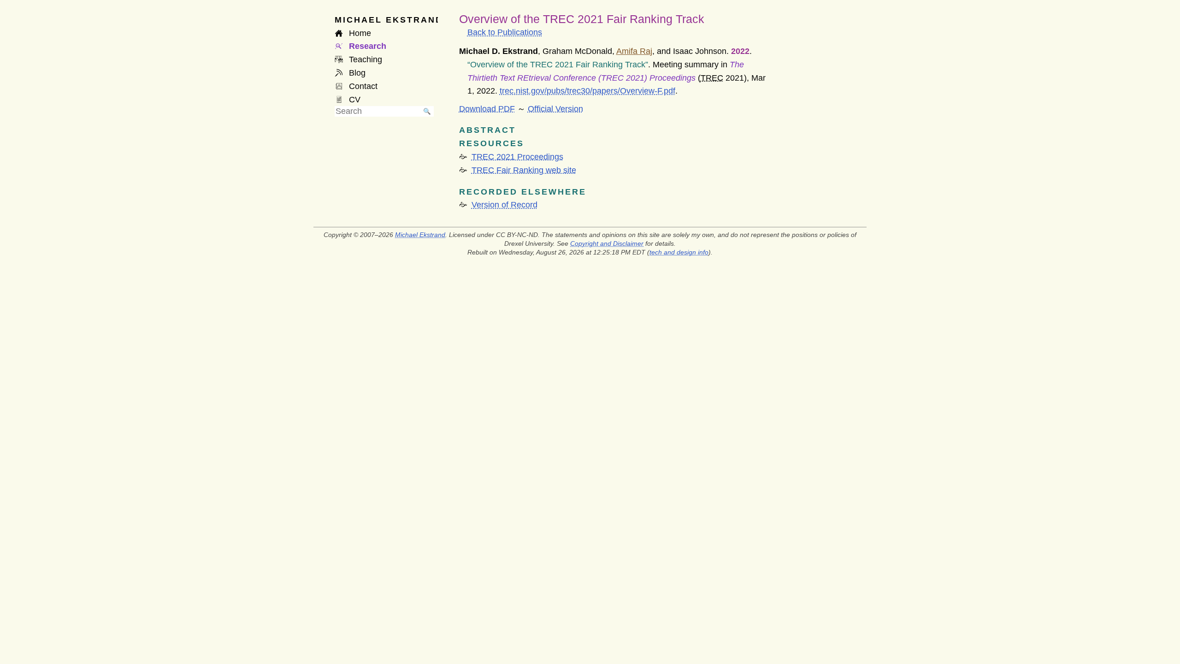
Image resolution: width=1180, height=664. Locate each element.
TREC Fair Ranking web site (524, 170)
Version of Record (504, 204)
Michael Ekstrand (420, 234)
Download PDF (487, 108)
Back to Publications (504, 32)
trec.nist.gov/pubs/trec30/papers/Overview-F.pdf (587, 90)
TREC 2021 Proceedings (517, 156)
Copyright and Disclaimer (606, 243)
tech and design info (678, 252)
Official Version (555, 108)
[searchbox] (377, 111)
